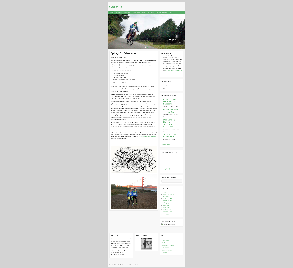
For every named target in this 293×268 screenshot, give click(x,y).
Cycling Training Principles (139, 12)
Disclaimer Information (161, 12)
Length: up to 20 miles (167, 198)
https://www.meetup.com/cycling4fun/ (147, 136)
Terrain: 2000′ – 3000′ (167, 213)
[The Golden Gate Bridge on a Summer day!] (146, 15)
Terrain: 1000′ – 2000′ (167, 211)
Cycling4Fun (115, 6)
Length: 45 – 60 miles (167, 203)
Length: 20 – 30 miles (167, 200)
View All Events (165, 144)
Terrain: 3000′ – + (166, 214)
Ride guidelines (151, 12)
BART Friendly (166, 191)
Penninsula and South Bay (168, 194)
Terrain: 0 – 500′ (166, 207)
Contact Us (171, 12)
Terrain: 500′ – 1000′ (167, 209)
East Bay (165, 192)
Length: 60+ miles (167, 205)
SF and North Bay (167, 196)
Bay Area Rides (127, 12)
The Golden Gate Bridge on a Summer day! (168, 40)
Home (111, 12)
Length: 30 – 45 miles (167, 202)
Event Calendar (118, 12)
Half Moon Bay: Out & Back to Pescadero (169, 101)
